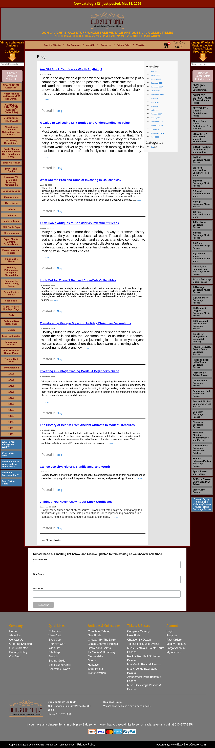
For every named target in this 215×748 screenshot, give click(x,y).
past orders (174, 639)
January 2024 (156, 118)
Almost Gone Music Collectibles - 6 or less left (202, 125)
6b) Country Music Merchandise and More (201, 257)
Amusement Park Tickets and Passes (201, 393)
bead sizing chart (60, 664)
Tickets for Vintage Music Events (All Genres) (200, 338)
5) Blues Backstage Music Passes (201, 235)
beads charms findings (103, 643)
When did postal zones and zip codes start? (10, 464)
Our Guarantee (74, 45)
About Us (90, 45)
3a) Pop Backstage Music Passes (201, 204)
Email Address (40, 559)
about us (15, 635)
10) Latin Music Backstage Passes (200, 300)
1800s (11, 373)
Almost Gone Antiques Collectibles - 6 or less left (11, 131)
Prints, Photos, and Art (11, 293)
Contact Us (106, 45)
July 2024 (154, 98)
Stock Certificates (11, 336)
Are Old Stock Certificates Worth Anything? (71, 69)
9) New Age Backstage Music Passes (201, 290)
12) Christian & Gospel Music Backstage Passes (200, 325)
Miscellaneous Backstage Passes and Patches (200, 449)
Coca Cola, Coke (11, 191)
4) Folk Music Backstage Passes (200, 225)
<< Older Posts (51, 540)
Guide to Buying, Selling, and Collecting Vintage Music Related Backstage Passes (202, 504)
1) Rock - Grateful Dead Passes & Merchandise (202, 149)
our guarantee (18, 648)
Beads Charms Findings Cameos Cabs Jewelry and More (11, 153)
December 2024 (157, 83)
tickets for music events (143, 643)
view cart (55, 635)
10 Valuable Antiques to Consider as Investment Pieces (79, 223)
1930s (11, 398)
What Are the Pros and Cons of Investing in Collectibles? (80, 180)
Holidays (11, 215)
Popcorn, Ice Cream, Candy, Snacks (11, 283)
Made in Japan (11, 221)
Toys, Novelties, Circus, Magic (11, 351)
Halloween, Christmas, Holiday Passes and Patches (201, 436)
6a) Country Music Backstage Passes (201, 245)
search (53, 656)
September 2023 (157, 133)
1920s (11, 392)
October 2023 (156, 129)
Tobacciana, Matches (11, 343)
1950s (11, 410)
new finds (94, 635)
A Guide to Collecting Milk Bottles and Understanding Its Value (85, 122)
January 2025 (156, 79)
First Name (38, 574)
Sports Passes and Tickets (200, 472)
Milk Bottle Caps (11, 227)
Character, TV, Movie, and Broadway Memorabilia (11, 181)
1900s (11, 380)
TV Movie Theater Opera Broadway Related (202, 482)
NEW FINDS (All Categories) (11, 86)
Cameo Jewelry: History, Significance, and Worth (75, 466)
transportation (97, 673)
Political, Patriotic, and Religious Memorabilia (11, 271)
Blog (59, 110)
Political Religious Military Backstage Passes (202, 462)
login (169, 631)
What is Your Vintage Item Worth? (8, 444)
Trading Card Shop (11, 360)
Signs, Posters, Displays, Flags (11, 308)
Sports (11, 330)
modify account (176, 643)
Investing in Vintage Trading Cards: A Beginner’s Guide (79, 371)
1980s (11, 428)
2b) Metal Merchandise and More (201, 193)
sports (92, 660)
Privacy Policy (124, 45)
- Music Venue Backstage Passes (200, 383)
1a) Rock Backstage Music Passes (201, 160)
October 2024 (156, 91)
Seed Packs (11, 300)
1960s (11, 416)
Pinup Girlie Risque (11, 260)
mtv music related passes (144, 664)
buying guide (57, 660)
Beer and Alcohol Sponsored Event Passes (202, 404)
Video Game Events (199, 491)
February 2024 (156, 114)
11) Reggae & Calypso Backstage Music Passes (201, 312)
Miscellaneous (11, 233)
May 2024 (154, 106)
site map (54, 652)
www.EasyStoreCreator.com (188, 744)
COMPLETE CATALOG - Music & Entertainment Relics (202, 99)
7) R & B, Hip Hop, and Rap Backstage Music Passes (201, 270)
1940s (11, 404)
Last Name (38, 589)
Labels (11, 209)
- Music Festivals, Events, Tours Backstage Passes (202, 351)
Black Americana (11, 162)
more (47, 100)
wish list (54, 648)
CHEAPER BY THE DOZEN (11, 119)
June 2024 (155, 102)
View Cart (140, 45)
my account (173, 652)
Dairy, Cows (11, 203)
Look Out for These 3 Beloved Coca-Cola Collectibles (78, 280)
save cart (55, 639)
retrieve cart (57, 643)
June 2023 (155, 137)
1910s (11, 386)
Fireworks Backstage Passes (198, 425)
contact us (16, 639)
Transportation (11, 367)
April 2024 (155, 110)
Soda (11, 315)
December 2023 (157, 122)
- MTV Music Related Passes (200, 374)
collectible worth (59, 669)
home (13, 631)
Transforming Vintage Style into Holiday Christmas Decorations (85, 323)
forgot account (175, 648)
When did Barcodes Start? (10, 473)
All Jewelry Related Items (11, 141)
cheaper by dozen (139, 639)
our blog (14, 656)
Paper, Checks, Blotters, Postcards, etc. (11, 242)
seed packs (95, 668)
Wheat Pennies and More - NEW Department (11, 96)
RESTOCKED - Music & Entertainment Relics (200, 112)
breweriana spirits (99, 648)
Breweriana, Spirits (11, 170)
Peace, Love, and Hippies (11, 251)
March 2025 (155, 75)
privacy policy (18, 652)
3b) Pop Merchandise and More (201, 214)
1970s (11, 422)
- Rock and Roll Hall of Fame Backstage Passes (201, 364)
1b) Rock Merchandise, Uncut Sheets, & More (201, 172)
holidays (93, 664)
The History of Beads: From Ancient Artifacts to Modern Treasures (87, 425)
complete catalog (99, 631)
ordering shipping (20, 643)
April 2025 (155, 71)
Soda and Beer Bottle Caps (11, 322)
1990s (11, 434)
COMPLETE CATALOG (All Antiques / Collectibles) (11, 109)
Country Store (11, 197)
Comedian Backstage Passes (198, 414)
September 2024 (157, 95)
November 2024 (157, 87)
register (171, 635)
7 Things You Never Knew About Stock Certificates (76, 501)
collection (55, 631)
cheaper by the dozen (102, 639)
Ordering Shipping (52, 45)
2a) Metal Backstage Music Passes (201, 183)
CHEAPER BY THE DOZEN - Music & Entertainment (200, 138)
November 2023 (157, 125)
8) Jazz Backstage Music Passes (202, 280)
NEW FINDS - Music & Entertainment (200, 87)
